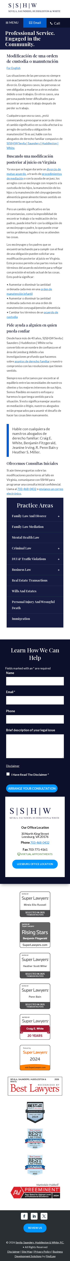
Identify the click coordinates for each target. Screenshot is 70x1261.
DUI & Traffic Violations (29, 559)
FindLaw (51, 1256)
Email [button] (37, 23)
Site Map (27, 1251)
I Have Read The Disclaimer (30, 774)
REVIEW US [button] (35, 1227)
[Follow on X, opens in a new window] (44, 1216)
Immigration (21, 619)
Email (10, 692)
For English (13, 68)
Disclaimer (13, 766)
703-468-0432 (26, 489)
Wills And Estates (24, 591)
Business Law (21, 570)
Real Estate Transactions (29, 580)
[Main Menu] (12, 23)
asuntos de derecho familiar (32, 361)
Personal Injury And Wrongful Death (33, 605)
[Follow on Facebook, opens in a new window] (24, 1216)
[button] (66, 1236)
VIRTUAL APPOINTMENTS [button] (36, 854)
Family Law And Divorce (29, 516)
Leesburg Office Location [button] (35, 863)
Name (10, 673)
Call (57, 23)
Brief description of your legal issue (30, 730)
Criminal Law (21, 548)
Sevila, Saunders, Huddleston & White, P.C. (40, 1242)
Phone (10, 711)
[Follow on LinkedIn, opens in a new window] (34, 1216)
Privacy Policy (42, 1251)
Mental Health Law (25, 537)
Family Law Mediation (27, 527)
